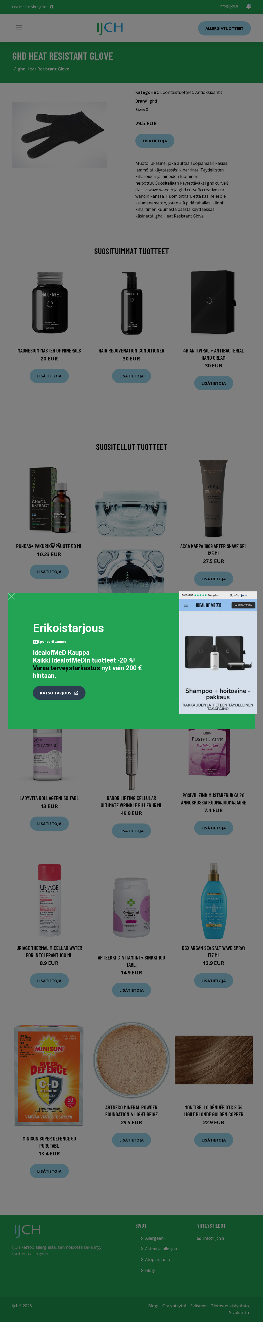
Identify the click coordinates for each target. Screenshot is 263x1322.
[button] (59, 693)
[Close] (11, 596)
